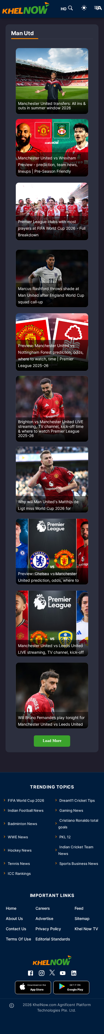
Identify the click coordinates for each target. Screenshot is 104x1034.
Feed (79, 908)
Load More (52, 741)
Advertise (44, 918)
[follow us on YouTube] (62, 973)
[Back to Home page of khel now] (25, 9)
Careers (42, 908)
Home (11, 908)
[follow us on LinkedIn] (73, 973)
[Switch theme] (84, 8)
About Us (14, 918)
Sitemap (82, 918)
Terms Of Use (18, 939)
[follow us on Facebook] (30, 973)
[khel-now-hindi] (97, 9)
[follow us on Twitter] (52, 973)
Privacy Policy (48, 928)
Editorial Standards (52, 939)
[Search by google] (70, 8)
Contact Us (16, 928)
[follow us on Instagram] (41, 973)
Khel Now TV (86, 928)
